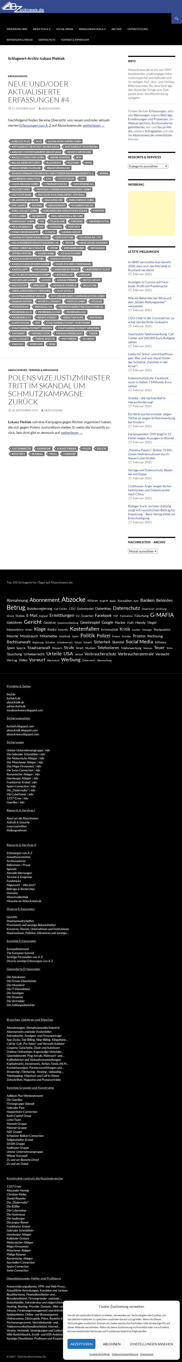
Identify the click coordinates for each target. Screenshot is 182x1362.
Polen (87, 448)
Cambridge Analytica (26, 178)
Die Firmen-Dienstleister (21, 981)
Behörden (164, 600)
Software (160, 642)
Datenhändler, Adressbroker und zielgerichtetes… (37, 1302)
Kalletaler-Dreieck (18, 1238)
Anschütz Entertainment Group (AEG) (36, 151)
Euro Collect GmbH (24, 210)
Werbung (71, 659)
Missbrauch (29, 636)
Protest (116, 636)
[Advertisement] (151, 213)
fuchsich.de (13, 698)
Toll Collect (20, 338)
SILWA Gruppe (16, 1143)
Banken (147, 600)
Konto (51, 629)
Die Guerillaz (14, 1099)
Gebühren (14, 622)
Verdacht (162, 654)
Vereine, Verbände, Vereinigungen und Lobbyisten (37, 1330)
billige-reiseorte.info (26, 162)
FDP (115, 615)
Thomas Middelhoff (69, 333)
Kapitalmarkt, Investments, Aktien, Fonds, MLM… (38, 1063)
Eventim (98, 210)
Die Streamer (15, 997)
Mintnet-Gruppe (17, 1127)
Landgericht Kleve (97, 269)
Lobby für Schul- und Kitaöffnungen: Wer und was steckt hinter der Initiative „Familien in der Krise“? (151, 360)
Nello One (89, 285)
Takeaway (18, 333)
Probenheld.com (49, 312)
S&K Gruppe (14, 1131)
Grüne (69, 242)
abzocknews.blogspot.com (23, 734)
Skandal (37, 453)
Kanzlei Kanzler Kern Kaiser (30, 264)
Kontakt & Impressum (75, 39)
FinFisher (77, 221)
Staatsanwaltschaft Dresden (32, 328)
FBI (42, 221)
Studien (90, 648)
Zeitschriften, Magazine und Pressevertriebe (34, 1079)
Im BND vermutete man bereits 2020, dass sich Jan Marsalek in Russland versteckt (149, 266)
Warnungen (142, 115)
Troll (53, 453)
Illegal (151, 622)
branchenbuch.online (26, 167)
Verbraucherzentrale (136, 653)
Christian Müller (17, 1194)
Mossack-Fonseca (65, 285)
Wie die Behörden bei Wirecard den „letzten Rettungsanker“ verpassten (149, 302)
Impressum (146, 1354)
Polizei (103, 635)
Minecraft (40, 285)
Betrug (16, 607)
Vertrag (12, 660)
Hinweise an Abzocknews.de (24, 901)
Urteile (54, 653)
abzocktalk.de (15, 702)
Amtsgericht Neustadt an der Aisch (35, 146)
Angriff (104, 600)
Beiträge (166, 115)
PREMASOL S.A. (43, 306)
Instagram (97, 248)
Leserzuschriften (17, 826)
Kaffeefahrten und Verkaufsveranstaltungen (34, 1059)
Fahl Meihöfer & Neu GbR (67, 216)
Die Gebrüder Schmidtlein (22, 754)
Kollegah (40, 269)
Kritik (125, 629)
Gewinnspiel (90, 622)
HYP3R (54, 248)
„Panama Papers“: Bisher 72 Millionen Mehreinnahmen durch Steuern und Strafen (150, 454)
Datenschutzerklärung (125, 1354)
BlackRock (53, 162)
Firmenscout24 (99, 221)
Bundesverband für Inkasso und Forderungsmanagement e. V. (53, 173)
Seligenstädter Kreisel (20, 1139)
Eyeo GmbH (19, 216)
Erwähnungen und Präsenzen (148, 119)
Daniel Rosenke (16, 1198)
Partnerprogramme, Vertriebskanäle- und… (33, 1322)
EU (78, 616)
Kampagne (44, 448)
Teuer (159, 647)
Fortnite (74, 226)
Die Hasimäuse (16, 1214)
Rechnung (155, 636)
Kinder (28, 629)
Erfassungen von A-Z (92, 29)
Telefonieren (108, 647)
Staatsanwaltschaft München (78, 328)
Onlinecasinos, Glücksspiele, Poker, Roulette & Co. (37, 1318)
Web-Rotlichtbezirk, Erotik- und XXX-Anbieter (35, 1334)
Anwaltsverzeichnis (18, 857)
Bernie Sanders (60, 157)
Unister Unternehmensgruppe (25, 1151)
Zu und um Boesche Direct (23, 1159)
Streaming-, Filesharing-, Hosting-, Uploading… (35, 1071)
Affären (92, 600)
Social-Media (64, 29)
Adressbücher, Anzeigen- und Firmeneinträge (34, 1035)
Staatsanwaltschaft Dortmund (68, 322)
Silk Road (96, 317)
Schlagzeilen (153, 131)
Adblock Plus (21, 141)
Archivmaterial (161, 123)
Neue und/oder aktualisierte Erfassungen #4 (38, 91)
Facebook (38, 216)
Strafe (69, 648)
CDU (48, 178)
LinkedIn (84, 274)
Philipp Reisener (16, 1254)
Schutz (78, 642)
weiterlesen (94, 125)
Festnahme (126, 616)
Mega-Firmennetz (18, 1246)
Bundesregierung (39, 608)
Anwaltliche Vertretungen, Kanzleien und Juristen (37, 1290)
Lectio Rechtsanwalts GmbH (30, 274)
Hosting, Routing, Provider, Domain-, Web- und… (37, 1306)
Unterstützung (137, 29)
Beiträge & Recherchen (21, 889)
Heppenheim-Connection (22, 1111)
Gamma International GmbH (30, 237)
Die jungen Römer (18, 1222)
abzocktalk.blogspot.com (22, 730)
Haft (130, 622)
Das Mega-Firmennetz (20, 766)
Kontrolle (63, 629)
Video (23, 660)
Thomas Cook (40, 333)
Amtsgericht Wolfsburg (81, 146)
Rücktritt (18, 453)
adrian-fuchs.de (16, 706)
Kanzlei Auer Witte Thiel (28, 258)
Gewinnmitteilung (67, 622)
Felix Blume (57, 221)
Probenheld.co (22, 312)
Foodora (55, 226)
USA (68, 653)
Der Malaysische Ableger (22, 758)
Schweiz (87, 642)
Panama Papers (22, 301)
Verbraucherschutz (100, 654)
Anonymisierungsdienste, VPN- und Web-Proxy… (37, 1286)
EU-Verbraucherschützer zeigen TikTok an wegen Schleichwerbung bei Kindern (151, 418)
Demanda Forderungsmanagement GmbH (63, 189)
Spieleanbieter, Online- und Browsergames (32, 1314)
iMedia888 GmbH (74, 248)
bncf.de (11, 694)
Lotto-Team (14, 1119)
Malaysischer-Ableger (20, 1242)
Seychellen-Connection (21, 1262)
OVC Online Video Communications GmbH (78, 296)
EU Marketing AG (82, 205)
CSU (82, 178)
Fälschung (141, 616)
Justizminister (21, 448)
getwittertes (136, 127)
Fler (40, 226)
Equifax (37, 205)
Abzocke (73, 599)
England (43, 615)
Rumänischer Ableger (20, 774)
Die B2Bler (13, 1206)
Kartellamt (20, 269)
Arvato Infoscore (79, 151)
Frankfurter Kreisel (18, 782)
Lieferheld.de (64, 274)
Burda (104, 173)
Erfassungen (17, 76)
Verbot (79, 654)
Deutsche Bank (22, 194)
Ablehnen (112, 1344)
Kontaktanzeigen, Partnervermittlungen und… (35, 1067)
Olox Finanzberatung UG (28, 296)
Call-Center (60, 608)
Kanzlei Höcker (60, 258)
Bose (88, 162)
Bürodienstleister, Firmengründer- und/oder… (34, 1298)
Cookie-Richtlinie (99, 1354)
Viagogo (18, 344)
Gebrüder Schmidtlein (20, 1230)
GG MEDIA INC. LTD (90, 237)
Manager (147, 629)
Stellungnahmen (17, 830)
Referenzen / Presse (18, 865)
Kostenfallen (84, 628)
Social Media (139, 641)
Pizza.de (96, 301)
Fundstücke (14, 881)
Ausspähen (125, 600)
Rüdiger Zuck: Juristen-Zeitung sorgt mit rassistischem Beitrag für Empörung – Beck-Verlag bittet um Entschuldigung (151, 512)
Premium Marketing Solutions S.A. (81, 306)
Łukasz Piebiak (66, 280)
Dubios (20, 616)
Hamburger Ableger (19, 778)
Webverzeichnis (17, 29)
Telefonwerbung (131, 648)
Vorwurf (69, 453)
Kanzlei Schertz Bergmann (73, 264)
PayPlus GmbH (76, 301)
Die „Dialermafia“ (17, 790)
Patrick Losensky (49, 301)
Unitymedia (68, 338)
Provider (126, 636)
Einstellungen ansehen (151, 1344)
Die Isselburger (16, 1218)
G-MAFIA (50, 232)
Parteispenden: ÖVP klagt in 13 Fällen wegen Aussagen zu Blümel (151, 436)
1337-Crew (14, 798)
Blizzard (73, 162)
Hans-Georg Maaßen (93, 242)
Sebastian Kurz (73, 317)
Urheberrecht (34, 654)
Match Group (91, 280)
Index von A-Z (41, 29)
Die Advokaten (16, 977)
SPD (37, 322)
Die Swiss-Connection (20, 770)
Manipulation (162, 629)
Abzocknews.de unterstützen (152, 135)
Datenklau (103, 608)
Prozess (139, 636)
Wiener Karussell (17, 1155)
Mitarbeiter (48, 636)
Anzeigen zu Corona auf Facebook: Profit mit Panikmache (148, 284)
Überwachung (104, 660)
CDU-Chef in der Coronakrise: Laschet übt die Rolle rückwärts (151, 320)
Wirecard (36, 344)
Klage (40, 629)
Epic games (19, 205)
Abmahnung (17, 600)
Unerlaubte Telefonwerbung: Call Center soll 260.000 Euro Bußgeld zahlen (151, 338)
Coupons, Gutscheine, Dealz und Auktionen (33, 1047)
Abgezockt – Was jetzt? (21, 885)
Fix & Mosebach (22, 226)
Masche (12, 636)
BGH (78, 157)
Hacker (120, 622)
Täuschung (14, 654)
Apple (113, 600)
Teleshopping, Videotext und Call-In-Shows (33, 1075)
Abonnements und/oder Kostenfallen (29, 1031)
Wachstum (53, 660)
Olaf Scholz (65, 290)
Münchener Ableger (19, 1250)
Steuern (57, 648)
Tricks (169, 648)
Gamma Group (71, 232)
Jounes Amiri (46, 253)
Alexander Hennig (18, 1190)
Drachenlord (54, 200)
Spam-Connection (18, 786)
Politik (101, 448)
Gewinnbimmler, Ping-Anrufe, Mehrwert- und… (35, 1055)
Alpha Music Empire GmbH (64, 141)
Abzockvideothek (17, 897)
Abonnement (45, 600)
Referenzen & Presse (20, 39)
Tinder (93, 333)
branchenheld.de (58, 167)
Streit (79, 648)
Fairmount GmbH (23, 221)
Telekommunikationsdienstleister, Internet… (33, 1326)
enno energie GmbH (81, 200)
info (47, 750)
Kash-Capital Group (19, 1115)
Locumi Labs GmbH (24, 280)
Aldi (39, 141)
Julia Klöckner (70, 253)
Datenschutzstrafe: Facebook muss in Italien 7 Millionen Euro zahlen (150, 382)
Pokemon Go (20, 306)
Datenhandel (85, 608)
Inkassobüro (15, 629)
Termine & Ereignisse (43, 370)
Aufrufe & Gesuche (18, 822)
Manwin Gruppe (17, 1123)
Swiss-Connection (17, 1270)
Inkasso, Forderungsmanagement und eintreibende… (39, 1310)
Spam (11, 648)
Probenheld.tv (21, 317)
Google (107, 622)
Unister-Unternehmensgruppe (25, 750)
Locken (136, 629)
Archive (116, 29)
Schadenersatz (65, 642)
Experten (87, 616)
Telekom (147, 648)
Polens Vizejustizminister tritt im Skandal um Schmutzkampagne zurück (59, 389)
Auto (135, 600)
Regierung (38, 642)
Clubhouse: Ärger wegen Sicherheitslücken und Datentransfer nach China (150, 490)
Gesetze (50, 622)
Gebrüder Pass (15, 1107)
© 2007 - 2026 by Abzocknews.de (26, 1356)
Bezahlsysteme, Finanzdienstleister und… (32, 1294)
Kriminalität (109, 629)
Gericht (33, 622)
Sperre (21, 648)
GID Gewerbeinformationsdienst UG (35, 242)
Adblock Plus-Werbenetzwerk (25, 1095)
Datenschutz (46, 39)
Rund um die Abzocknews (22, 818)
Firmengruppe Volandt (20, 1103)
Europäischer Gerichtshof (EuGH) (65, 210)
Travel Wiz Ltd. (45, 338)
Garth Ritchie (64, 237)
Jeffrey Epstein (21, 253)
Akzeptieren (81, 1344)
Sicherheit (102, 642)
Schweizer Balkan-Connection (25, 1135)
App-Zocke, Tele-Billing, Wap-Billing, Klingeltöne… (37, 1039)
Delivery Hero (21, 189)
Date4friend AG (83, 184)
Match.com (19, 285)
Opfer (75, 636)
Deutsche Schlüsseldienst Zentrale (61, 194)
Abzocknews (51, 108)
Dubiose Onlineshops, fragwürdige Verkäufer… (35, 1051)
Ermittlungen (61, 615)
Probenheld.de (76, 312)
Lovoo (46, 280)
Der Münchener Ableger (21, 762)
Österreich (88, 660)
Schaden (50, 642)
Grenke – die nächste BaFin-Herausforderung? (147, 400)
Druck (10, 615)
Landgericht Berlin (66, 269)
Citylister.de (65, 178)
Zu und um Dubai (17, 1163)
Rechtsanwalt (19, 641)
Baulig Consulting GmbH (28, 157)
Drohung (161, 608)
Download (148, 608)
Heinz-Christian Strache (28, 248)
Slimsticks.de (20, 322)
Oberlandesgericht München (31, 290)
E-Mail (31, 615)
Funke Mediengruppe (25, 232)
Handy (140, 622)
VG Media (88, 338)
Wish (52, 344)
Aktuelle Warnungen (19, 873)
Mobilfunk (64, 636)
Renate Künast (47, 317)
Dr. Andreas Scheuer (25, 200)
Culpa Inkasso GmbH (25, 184)
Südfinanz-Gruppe (18, 1147)
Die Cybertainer (16, 794)
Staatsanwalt (38, 647)
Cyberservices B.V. (56, 184)
